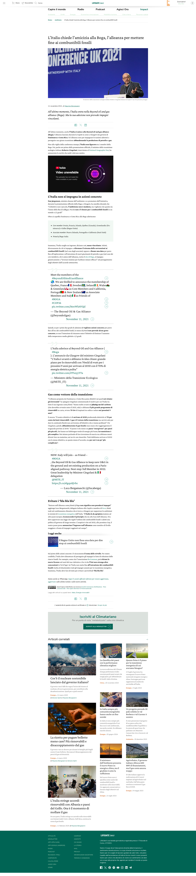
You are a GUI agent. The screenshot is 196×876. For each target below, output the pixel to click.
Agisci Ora (123, 9)
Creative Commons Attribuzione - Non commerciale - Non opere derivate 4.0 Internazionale (81, 587)
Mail (75, 849)
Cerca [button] (40, 3)
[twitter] (105, 867)
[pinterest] (109, 867)
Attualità (52, 836)
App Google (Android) (56, 845)
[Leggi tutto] (146, 639)
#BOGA (56, 299)
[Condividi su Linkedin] (85, 125)
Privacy (77, 852)
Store (18, 3)
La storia (77, 845)
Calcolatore (53, 861)
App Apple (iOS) (53, 842)
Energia (72, 14)
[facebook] (101, 867)
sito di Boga (89, 257)
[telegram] (130, 867)
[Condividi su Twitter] (80, 125)
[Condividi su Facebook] (76, 125)
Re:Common (92, 559)
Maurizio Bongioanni (72, 106)
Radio (80, 9)
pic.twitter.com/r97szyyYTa (67, 372)
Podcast (100, 9)
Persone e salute (142, 14)
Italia (73, 592)
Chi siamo (78, 842)
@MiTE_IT (58, 479)
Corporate (52, 858)
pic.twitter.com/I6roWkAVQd (68, 306)
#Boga (55, 351)
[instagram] (122, 867)
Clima (102, 683)
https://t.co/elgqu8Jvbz (65, 483)
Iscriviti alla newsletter (96, 627)
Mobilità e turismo (110, 14)
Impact (144, 9)
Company (77, 836)
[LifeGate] (98, 3)
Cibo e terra (126, 14)
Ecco (104, 508)
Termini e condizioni (82, 858)
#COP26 (56, 302)
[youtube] (118, 867)
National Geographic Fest (99, 150)
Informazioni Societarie (83, 855)
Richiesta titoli (54, 855)
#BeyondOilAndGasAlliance (67, 278)
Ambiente (51, 14)
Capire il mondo (57, 9)
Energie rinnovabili (82, 592)
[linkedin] (126, 867)
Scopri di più (102, 605)
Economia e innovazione (89, 14)
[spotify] (114, 867)
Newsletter (29, 3)
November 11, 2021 (77, 319)
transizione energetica (66, 514)
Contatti (77, 839)
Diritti (63, 14)
